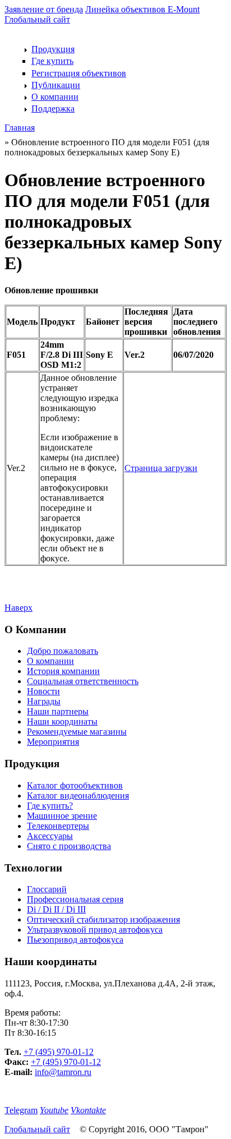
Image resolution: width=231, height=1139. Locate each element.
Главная (19, 127)
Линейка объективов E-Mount (142, 9)
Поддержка (53, 108)
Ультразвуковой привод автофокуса (95, 929)
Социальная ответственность (82, 681)
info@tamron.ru (63, 1072)
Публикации (55, 85)
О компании (54, 97)
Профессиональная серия (75, 899)
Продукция (53, 49)
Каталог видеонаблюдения (78, 795)
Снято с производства (69, 846)
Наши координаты (62, 721)
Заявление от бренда (43, 9)
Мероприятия (53, 741)
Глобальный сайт (37, 19)
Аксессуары (50, 836)
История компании (63, 671)
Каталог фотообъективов (75, 785)
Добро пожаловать (62, 651)
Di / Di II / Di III (56, 909)
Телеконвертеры (58, 826)
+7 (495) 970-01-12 (59, 1052)
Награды (44, 701)
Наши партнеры (58, 711)
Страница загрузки (160, 468)
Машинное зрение (62, 815)
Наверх (18, 607)
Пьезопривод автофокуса (75, 939)
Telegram (21, 1110)
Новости (43, 691)
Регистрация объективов (78, 73)
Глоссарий (47, 889)
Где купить (52, 61)
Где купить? (50, 805)
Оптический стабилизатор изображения (103, 919)
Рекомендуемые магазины (77, 731)
